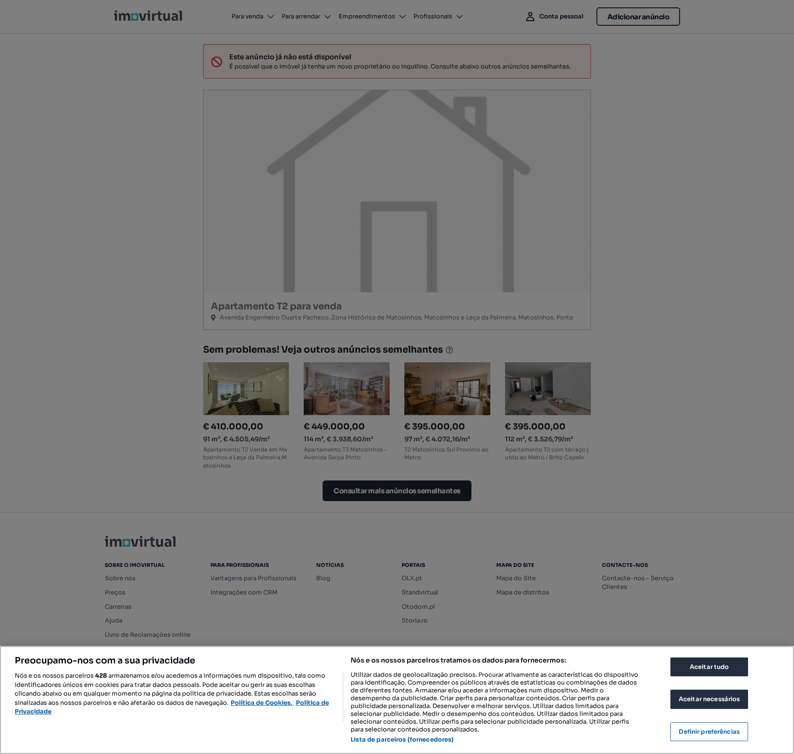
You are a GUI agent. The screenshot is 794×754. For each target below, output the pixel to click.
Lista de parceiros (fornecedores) (402, 739)
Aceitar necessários (709, 699)
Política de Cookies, (262, 703)
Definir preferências (709, 732)
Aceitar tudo (709, 667)
